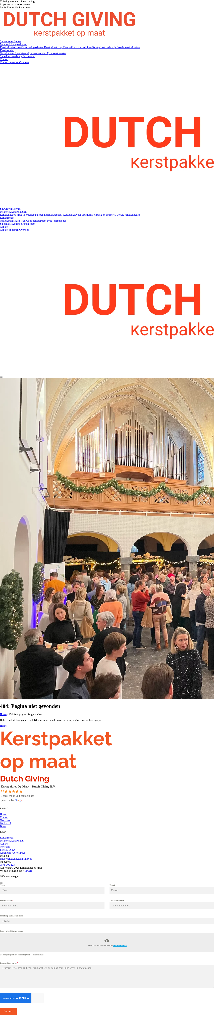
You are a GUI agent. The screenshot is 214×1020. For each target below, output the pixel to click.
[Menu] (1, 377)
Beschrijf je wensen (9, 963)
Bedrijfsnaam (6, 900)
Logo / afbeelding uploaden (11, 931)
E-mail (113, 885)
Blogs (3, 826)
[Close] (1, 883)
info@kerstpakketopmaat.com (16, 858)
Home (3, 714)
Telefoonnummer (118, 900)
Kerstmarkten (7, 837)
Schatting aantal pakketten (11, 916)
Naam (3, 885)
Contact (4, 817)
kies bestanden (120, 945)
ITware (28, 870)
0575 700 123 (7, 864)
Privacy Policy (7, 849)
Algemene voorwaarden (12, 852)
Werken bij (6, 823)
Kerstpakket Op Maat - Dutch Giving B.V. (28, 786)
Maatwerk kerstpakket (11, 840)
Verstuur (8, 1011)
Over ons (5, 820)
